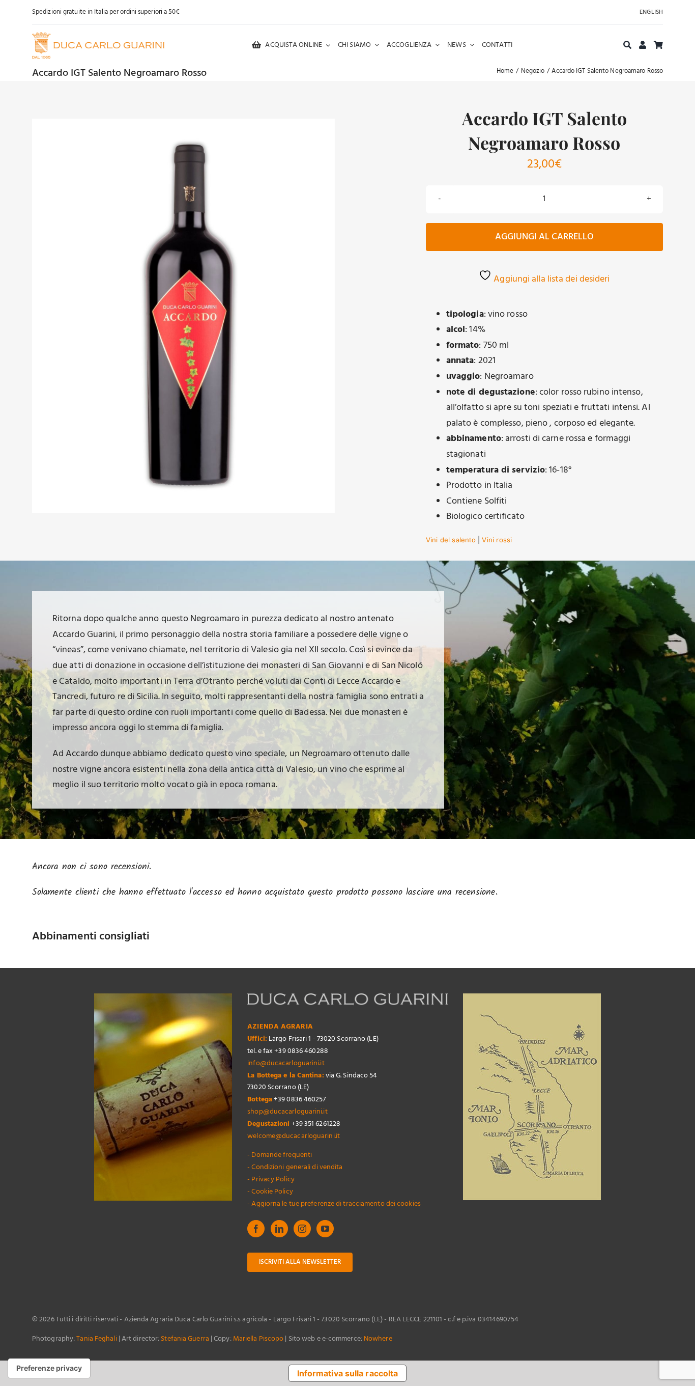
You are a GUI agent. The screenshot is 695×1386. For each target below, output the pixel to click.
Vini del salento (451, 540)
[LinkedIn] (279, 1228)
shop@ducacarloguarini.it (287, 1112)
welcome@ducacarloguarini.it (293, 1136)
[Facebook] (256, 1228)
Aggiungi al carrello (544, 237)
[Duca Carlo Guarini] (98, 36)
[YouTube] (325, 1228)
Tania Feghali (96, 1339)
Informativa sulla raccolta (347, 1373)
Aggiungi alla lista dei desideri (550, 279)
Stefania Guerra (185, 1339)
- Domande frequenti (279, 1155)
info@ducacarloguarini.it (285, 1063)
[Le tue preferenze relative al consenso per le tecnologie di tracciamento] (49, 1368)
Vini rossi (497, 540)
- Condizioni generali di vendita (294, 1167)
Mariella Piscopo (258, 1339)
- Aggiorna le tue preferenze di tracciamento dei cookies (334, 1204)
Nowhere (378, 1339)
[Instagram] (302, 1228)
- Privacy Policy (271, 1179)
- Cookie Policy (270, 1192)
